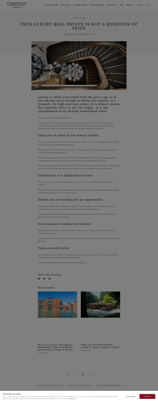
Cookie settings (130, 396)
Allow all (147, 396)
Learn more (73, 398)
